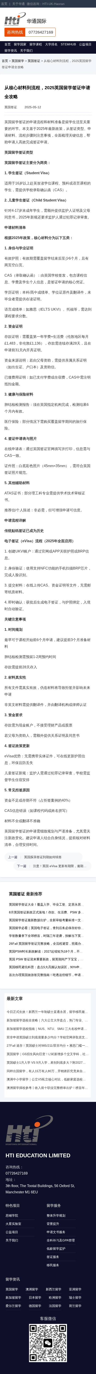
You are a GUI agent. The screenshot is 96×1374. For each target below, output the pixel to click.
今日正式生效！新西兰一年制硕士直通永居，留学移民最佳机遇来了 (48, 1012)
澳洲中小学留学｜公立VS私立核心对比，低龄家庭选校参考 (48, 1079)
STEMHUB (68, 44)
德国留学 (35, 1306)
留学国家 (20, 44)
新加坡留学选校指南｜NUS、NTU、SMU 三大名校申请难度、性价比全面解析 (48, 1029)
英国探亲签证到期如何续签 (43, 857)
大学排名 (51, 44)
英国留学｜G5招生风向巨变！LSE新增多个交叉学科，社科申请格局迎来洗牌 (48, 1054)
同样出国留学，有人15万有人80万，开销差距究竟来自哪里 (48, 1071)
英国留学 (18, 61)
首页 (4, 4)
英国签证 (34, 61)
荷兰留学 (75, 1306)
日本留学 (35, 1297)
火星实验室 (13, 1224)
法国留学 (55, 1306)
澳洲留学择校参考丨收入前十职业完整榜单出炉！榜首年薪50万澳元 (48, 1088)
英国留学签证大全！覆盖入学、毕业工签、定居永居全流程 (49, 904)
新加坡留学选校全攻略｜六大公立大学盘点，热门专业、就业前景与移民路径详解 (48, 1020)
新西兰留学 (53, 1289)
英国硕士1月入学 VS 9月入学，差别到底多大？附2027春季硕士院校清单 (48, 1062)
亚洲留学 (75, 1289)
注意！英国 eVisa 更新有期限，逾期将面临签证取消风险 (60, 866)
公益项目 (85, 44)
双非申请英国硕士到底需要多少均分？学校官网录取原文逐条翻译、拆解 (48, 1037)
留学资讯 (10, 50)
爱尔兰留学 (13, 1306)
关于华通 (18, 4)
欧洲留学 (55, 1297)
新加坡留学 (13, 1297)
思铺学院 (12, 1215)
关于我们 (26, 50)
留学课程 (35, 44)
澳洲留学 (32, 1289)
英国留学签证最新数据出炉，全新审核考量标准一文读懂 (48, 920)
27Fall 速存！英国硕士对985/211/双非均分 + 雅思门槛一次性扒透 (48, 1045)
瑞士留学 (75, 1297)
